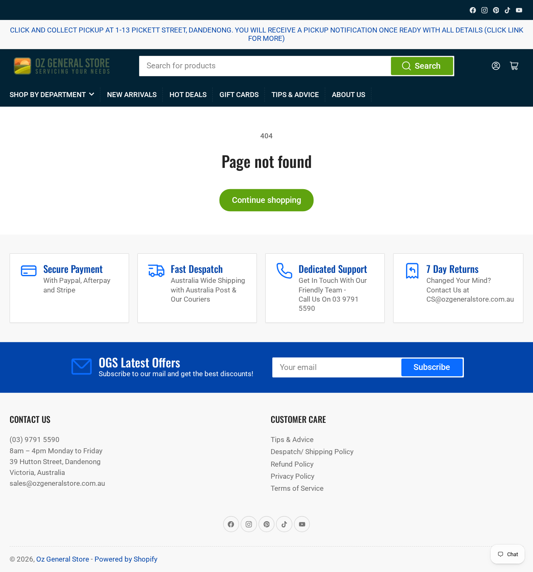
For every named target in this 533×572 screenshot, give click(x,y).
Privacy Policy (292, 476)
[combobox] (296, 66)
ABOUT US (348, 94)
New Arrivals (132, 94)
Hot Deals (188, 94)
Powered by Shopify (126, 559)
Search (428, 66)
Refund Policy (292, 464)
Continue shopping (266, 200)
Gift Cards (239, 94)
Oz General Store (62, 559)
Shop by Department (48, 94)
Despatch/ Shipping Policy (312, 451)
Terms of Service (297, 488)
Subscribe (431, 367)
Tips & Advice (295, 94)
